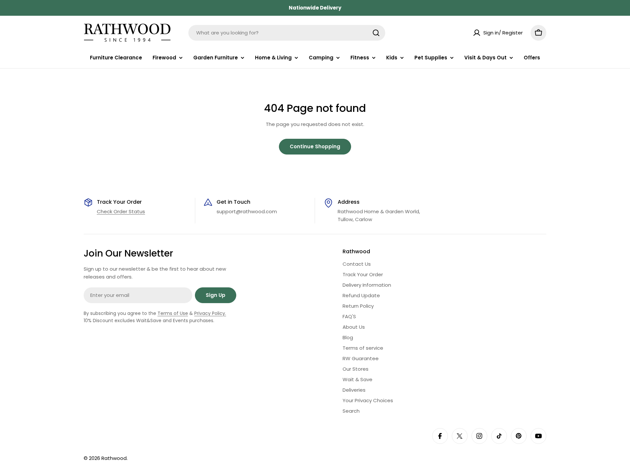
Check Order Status (121, 211)
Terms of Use (173, 313)
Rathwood (114, 458)
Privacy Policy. (210, 313)
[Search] (376, 33)
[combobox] (286, 33)
